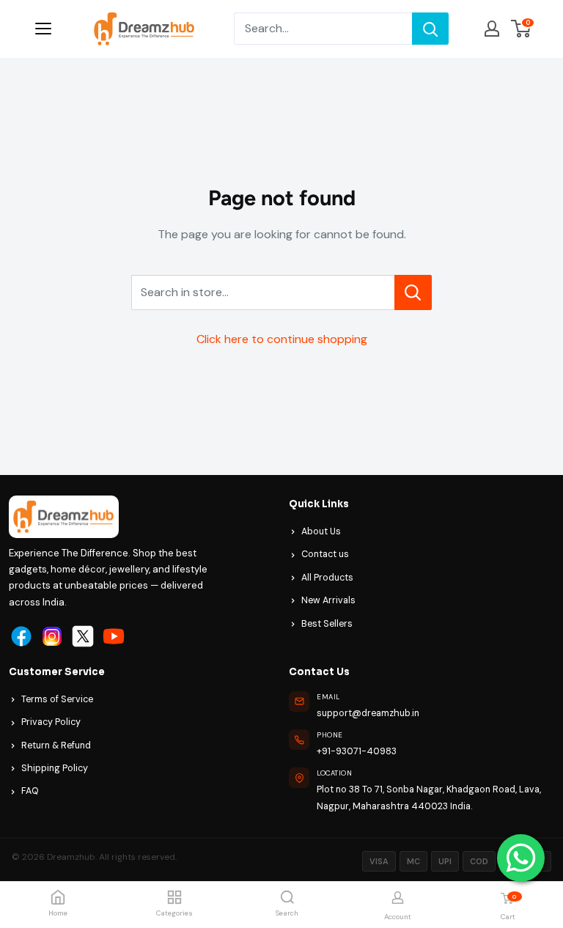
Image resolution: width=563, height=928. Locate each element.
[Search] (430, 28)
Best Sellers (327, 624)
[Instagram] (52, 636)
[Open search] (287, 897)
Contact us (325, 554)
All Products (327, 577)
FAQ (30, 791)
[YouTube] (113, 636)
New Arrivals (328, 600)
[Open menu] (43, 28)
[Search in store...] (413, 292)
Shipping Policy (54, 768)
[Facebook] (21, 636)
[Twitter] (82, 636)
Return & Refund (56, 745)
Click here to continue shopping (281, 339)
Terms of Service (57, 699)
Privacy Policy (51, 722)
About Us (321, 531)
